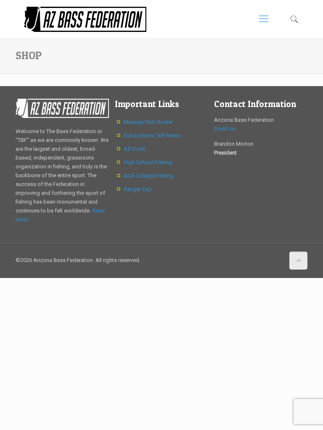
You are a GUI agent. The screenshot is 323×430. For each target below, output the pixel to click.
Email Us (224, 129)
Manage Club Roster (148, 122)
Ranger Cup (138, 189)
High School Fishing (148, 162)
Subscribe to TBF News (152, 135)
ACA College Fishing (148, 176)
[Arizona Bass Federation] (85, 19)
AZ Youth (135, 149)
